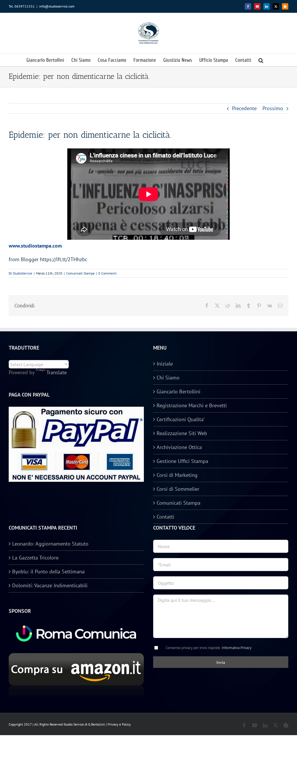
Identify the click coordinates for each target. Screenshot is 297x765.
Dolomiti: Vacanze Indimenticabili (50, 585)
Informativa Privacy (236, 647)
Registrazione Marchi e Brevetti (192, 405)
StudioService (22, 273)
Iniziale (165, 363)
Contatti (165, 516)
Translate (56, 372)
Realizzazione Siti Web (182, 433)
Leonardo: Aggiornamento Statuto (50, 543)
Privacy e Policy (119, 724)
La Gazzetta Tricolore (35, 557)
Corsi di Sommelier (178, 489)
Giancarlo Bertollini (178, 391)
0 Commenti (107, 273)
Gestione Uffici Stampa (182, 461)
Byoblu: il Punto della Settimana (48, 571)
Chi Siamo (168, 377)
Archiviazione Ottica (179, 447)
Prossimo (272, 108)
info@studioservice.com (57, 6)
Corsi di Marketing (177, 475)
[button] (260, 60)
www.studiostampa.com (35, 245)
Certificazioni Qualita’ (180, 419)
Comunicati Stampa (80, 273)
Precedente (244, 108)
